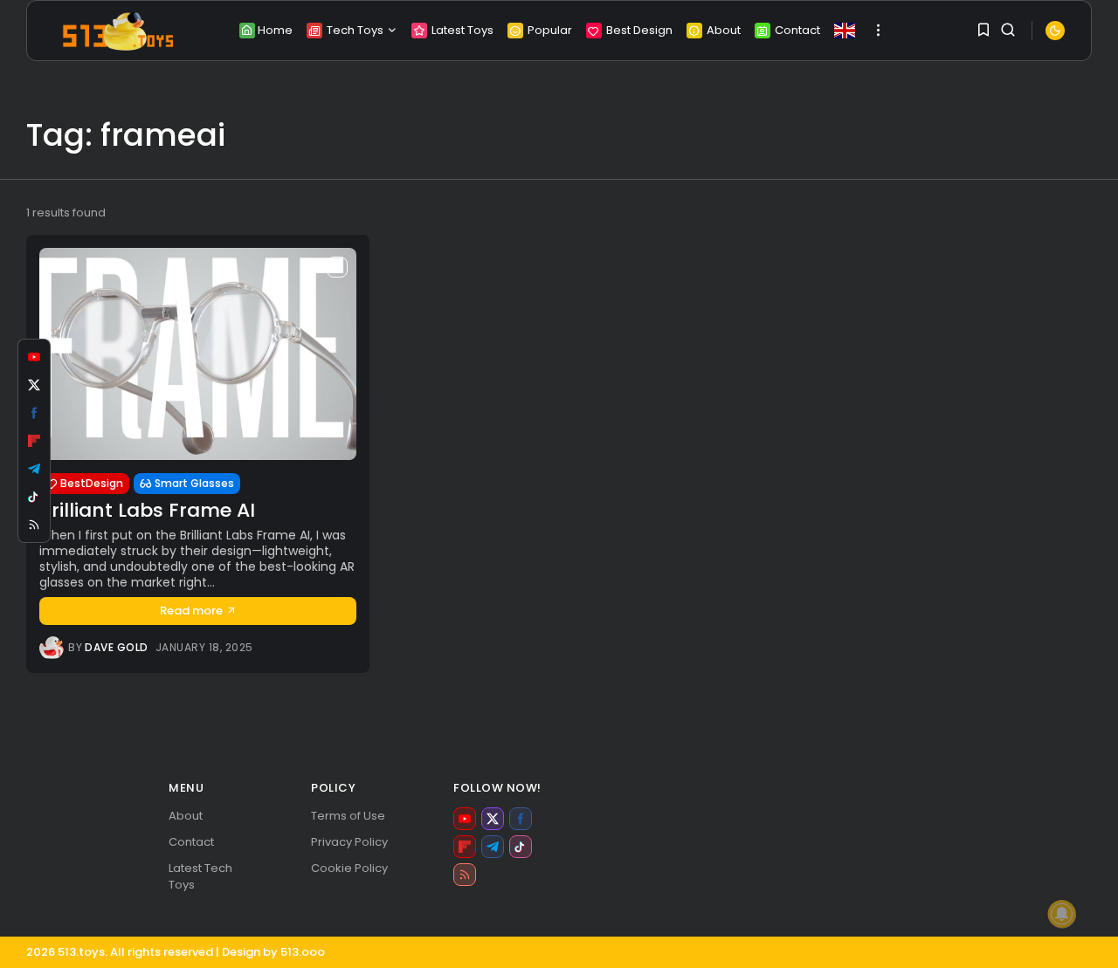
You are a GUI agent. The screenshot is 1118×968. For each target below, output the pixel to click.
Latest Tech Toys (200, 876)
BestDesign (91, 483)
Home (275, 30)
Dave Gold (116, 647)
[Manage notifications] (1062, 914)
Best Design (639, 30)
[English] (844, 30)
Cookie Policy (349, 868)
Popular (550, 30)
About (724, 30)
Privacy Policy (349, 842)
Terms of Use (348, 815)
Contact (797, 30)
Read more (191, 610)
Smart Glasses (194, 483)
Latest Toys (462, 30)
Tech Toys (355, 30)
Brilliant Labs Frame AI (147, 510)
